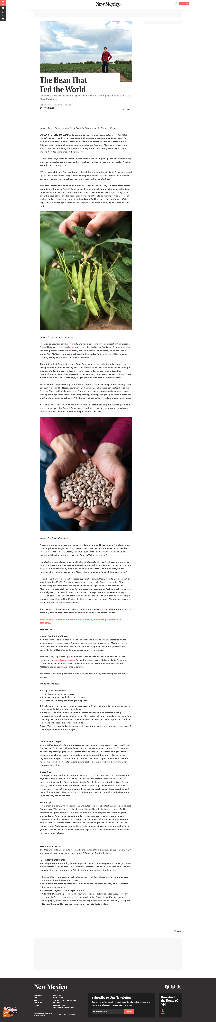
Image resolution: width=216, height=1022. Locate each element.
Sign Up (129, 1011)
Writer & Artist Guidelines (64, 1000)
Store (36, 1005)
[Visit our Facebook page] (3, 8)
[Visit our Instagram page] (3, 11)
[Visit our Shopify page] (3, 18)
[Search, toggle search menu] (176, 3)
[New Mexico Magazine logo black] (108, 4)
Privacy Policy (59, 1005)
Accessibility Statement (63, 1007)
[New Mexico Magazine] (99, 987)
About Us (57, 995)
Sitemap (56, 1002)
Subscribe (38, 995)
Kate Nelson (49, 108)
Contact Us (58, 998)
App (35, 998)
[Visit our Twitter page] (3, 15)
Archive (37, 1000)
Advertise (38, 1002)
